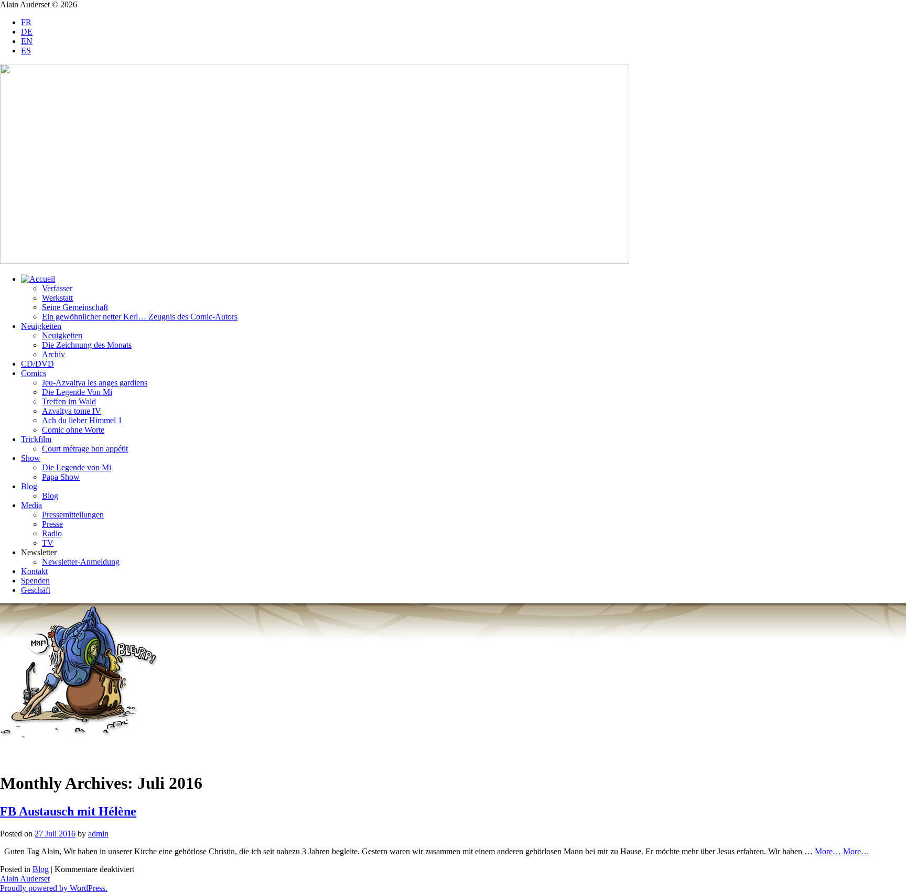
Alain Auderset (25, 878)
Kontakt (34, 571)
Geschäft (35, 590)
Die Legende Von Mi (77, 392)
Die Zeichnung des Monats (87, 344)
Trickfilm (36, 439)
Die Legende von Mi (76, 467)
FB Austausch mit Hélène (68, 811)
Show (30, 458)
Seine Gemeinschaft (75, 307)
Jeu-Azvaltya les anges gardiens (94, 382)
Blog (29, 486)
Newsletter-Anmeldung (81, 561)
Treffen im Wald (69, 401)
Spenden (35, 580)
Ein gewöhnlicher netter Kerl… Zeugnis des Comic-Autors (140, 316)
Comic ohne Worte (73, 429)
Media (31, 505)
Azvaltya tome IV (71, 410)
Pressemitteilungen (73, 514)
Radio (52, 533)
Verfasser (57, 288)
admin (98, 833)
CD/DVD (37, 363)
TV (47, 542)
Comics (33, 373)
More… (828, 851)
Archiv (53, 354)
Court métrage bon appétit (85, 448)
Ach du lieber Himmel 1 (82, 420)
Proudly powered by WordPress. (53, 888)
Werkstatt (57, 297)
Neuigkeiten (41, 326)
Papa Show (61, 476)
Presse (52, 524)
